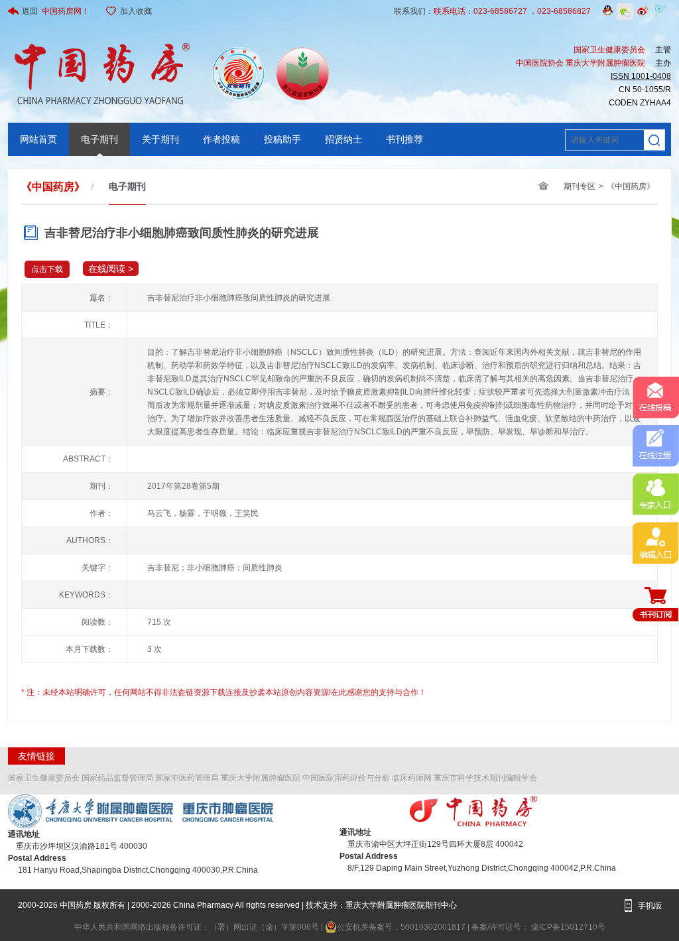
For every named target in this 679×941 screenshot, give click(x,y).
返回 (56, 11)
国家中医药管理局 (187, 778)
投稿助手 (282, 139)
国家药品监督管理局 (117, 778)
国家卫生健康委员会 (44, 778)
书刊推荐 (404, 139)
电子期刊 (99, 139)
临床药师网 (412, 778)
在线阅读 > (110, 268)
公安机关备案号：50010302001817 (402, 927)
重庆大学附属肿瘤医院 (260, 778)
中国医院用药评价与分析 (346, 778)
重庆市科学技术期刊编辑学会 (485, 778)
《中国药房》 (630, 186)
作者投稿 (221, 139)
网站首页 (38, 139)
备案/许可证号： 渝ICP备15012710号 (538, 927)
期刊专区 (579, 186)
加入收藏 (136, 11)
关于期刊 (160, 139)
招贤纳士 (343, 139)
